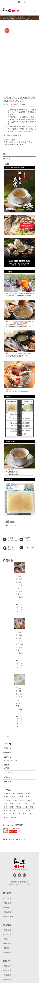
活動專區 (7, 952)
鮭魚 (30, 814)
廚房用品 (7, 752)
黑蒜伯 (6, 817)
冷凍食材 (28, 142)
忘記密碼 (7, 975)
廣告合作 (7, 903)
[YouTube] (19, 875)
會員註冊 (7, 970)
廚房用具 (7, 782)
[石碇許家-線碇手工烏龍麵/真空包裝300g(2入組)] (19, 679)
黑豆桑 (13, 817)
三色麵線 (7, 793)
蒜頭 (31, 807)
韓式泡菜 (29, 810)
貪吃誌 (7, 948)
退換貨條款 (8, 916)
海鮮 (5, 803)
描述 (5, 154)
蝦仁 (15, 810)
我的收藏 (7, 979)
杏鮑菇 (15, 800)
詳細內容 (21, 608)
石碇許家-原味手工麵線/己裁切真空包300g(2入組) (19, 641)
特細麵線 (26, 803)
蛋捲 (5, 810)
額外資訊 (6, 159)
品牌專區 (7, 943)
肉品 (26, 807)
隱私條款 (7, 912)
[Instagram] (24, 875)
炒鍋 (11, 803)
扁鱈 (27, 797)
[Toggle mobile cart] (31, 11)
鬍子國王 (13, 814)
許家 (21, 810)
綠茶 (11, 807)
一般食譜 (7, 934)
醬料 (7, 768)
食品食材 (12, 142)
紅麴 (5, 807)
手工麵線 (7, 800)
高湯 (17, 145)
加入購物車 (18, 609)
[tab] (19, 154)
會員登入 (7, 966)
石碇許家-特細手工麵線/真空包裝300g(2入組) (19, 585)
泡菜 (29, 800)
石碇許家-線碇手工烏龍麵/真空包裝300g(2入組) (19, 697)
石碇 (33, 803)
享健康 (28, 793)
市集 (6, 939)
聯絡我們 (7, 907)
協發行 (13, 797)
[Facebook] (14, 875)
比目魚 (22, 800)
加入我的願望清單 (14, 135)
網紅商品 (7, 748)
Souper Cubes (11, 760)
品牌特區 (7, 757)
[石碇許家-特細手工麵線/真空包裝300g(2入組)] (19, 567)
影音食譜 (7, 930)
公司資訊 (7, 898)
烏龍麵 (18, 803)
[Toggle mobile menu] (35, 11)
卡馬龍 (21, 797)
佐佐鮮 (11, 145)
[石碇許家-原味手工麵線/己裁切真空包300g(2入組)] (19, 623)
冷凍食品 (20, 142)
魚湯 (21, 145)
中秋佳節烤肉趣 (18, 793)
